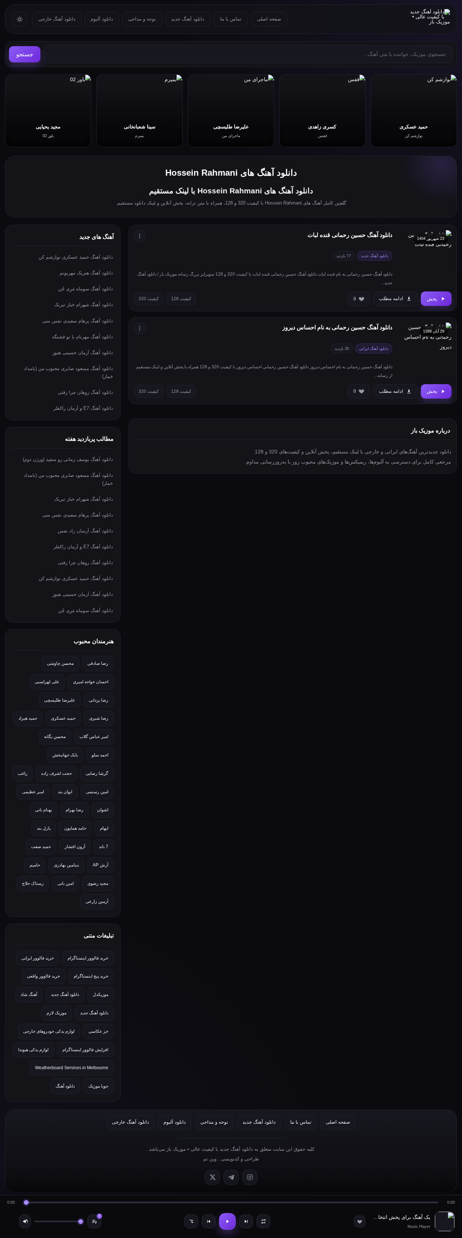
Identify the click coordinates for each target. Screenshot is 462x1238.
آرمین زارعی (97, 901)
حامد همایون (75, 828)
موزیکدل (100, 994)
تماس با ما (230, 19)
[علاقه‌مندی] (359, 1221)
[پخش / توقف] (227, 1221)
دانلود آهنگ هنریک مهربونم (86, 273)
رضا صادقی (97, 663)
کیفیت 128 (181, 298)
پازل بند (44, 828)
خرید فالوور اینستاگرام (87, 958)
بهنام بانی (43, 809)
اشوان (102, 809)
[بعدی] (246, 1221)
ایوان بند (65, 791)
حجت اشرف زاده (56, 773)
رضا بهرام (74, 809)
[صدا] (25, 1221)
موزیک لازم (56, 1012)
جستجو (24, 54)
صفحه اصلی (269, 19)
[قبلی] (208, 1221)
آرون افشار (75, 846)
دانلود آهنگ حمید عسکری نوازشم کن (76, 257)
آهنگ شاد (29, 994)
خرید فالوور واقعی (43, 976)
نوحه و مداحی (142, 19)
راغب (22, 773)
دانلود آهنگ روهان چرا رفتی (85, 392)
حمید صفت (41, 846)
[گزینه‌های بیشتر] (139, 236)
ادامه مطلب (391, 298)
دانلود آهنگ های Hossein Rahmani (231, 172)
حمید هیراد (27, 718)
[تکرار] (263, 1221)
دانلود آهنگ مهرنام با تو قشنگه (82, 336)
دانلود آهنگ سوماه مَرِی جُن (85, 288)
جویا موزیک (98, 1086)
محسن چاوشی (60, 663)
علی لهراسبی (47, 681)
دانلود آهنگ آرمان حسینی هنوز (82, 352)
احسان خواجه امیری (90, 681)
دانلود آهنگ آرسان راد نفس (85, 531)
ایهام (104, 828)
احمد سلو (100, 755)
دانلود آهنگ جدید (187, 19)
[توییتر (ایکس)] (212, 1177)
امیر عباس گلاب (93, 736)
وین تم (210, 1159)
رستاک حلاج (33, 883)
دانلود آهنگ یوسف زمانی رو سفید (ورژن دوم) (68, 459)
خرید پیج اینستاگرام (91, 976)
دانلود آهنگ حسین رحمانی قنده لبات (350, 235)
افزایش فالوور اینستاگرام (85, 1049)
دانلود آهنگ (65, 1086)
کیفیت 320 (149, 298)
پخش (432, 299)
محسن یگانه (55, 736)
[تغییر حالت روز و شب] (19, 19)
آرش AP (100, 865)
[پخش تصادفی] (191, 1221)
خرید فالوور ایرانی (37, 958)
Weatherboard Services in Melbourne (71, 1067)
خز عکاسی (98, 1031)
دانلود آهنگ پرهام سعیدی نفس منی (77, 321)
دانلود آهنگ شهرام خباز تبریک (83, 304)
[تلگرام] (231, 1177)
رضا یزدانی (98, 700)
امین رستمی (97, 791)
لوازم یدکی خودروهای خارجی (49, 1031)
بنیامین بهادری (66, 865)
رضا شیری (98, 718)
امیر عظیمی (33, 791)
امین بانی (65, 883)
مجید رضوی (97, 883)
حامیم (35, 865)
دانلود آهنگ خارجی (56, 19)
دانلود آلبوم (102, 19)
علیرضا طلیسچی (59, 700)
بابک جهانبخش (65, 755)
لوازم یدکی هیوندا (33, 1049)
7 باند (103, 846)
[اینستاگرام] (249, 1177)
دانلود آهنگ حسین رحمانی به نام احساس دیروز (337, 327)
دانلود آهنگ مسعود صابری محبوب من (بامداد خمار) (68, 372)
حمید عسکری (63, 718)
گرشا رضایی (97, 773)
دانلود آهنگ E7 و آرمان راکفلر (83, 408)
